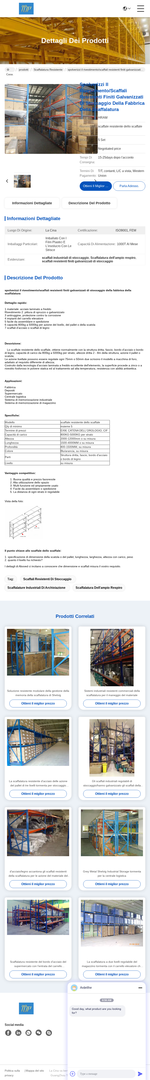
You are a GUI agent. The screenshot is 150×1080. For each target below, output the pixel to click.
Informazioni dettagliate (32, 203)
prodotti (23, 69)
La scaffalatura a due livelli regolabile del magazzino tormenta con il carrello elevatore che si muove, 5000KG (112, 964)
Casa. (10, 69)
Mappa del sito (35, 1070)
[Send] (140, 1073)
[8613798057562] (28, 1033)
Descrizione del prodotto (89, 203)
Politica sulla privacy (12, 1073)
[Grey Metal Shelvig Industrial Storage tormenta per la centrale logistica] (112, 838)
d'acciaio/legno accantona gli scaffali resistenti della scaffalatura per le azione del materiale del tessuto (38, 874)
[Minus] (140, 987)
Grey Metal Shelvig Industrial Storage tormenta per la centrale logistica (112, 873)
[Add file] (72, 1073)
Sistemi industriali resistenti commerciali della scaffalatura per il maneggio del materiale (112, 693)
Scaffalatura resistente (48, 69)
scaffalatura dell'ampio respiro (99, 587)
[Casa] (26, 1013)
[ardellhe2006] (48, 1033)
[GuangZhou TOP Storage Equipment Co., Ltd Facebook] (8, 1033)
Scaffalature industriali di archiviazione (36, 587)
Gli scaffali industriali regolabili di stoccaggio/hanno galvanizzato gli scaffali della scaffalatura (112, 784)
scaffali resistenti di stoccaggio (47, 579)
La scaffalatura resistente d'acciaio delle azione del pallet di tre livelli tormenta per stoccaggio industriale (38, 784)
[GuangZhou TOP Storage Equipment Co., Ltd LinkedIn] (18, 1033)
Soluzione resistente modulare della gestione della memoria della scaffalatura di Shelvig (38, 693)
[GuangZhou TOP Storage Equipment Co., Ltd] (26, 8)
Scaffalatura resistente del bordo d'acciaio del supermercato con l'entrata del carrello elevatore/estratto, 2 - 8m (38, 964)
